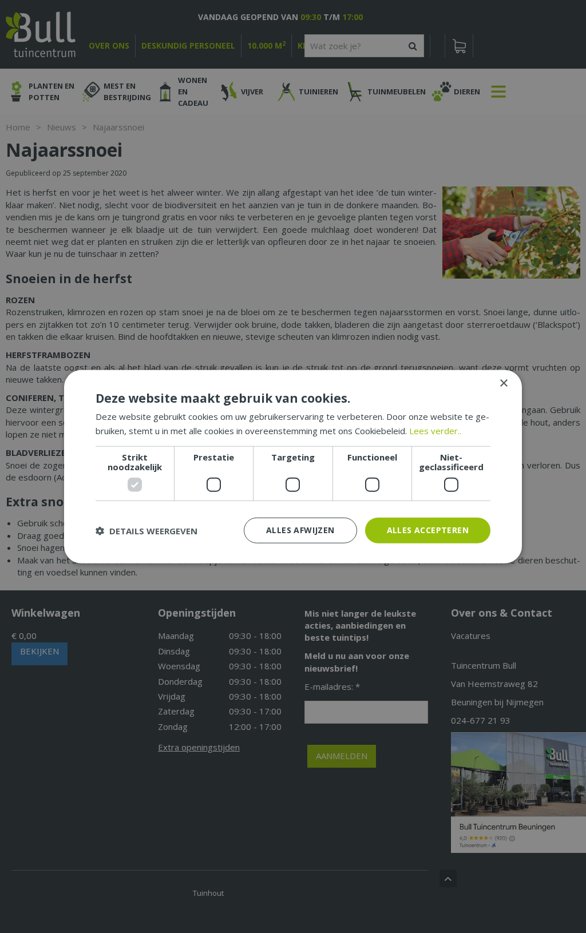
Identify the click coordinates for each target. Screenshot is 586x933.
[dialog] (293, 466)
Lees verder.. (435, 430)
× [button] (503, 383)
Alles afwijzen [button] (300, 530)
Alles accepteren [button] (428, 530)
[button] (146, 530)
